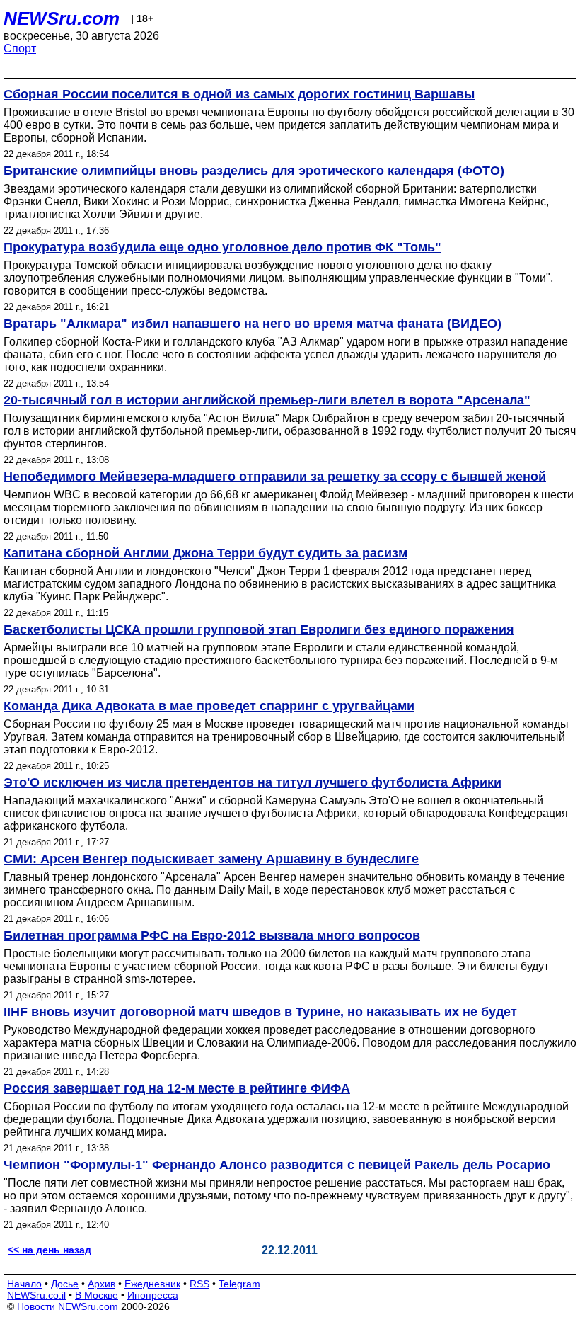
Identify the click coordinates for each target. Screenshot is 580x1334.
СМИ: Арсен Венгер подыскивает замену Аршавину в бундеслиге (211, 859)
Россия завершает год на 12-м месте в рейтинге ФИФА (177, 1088)
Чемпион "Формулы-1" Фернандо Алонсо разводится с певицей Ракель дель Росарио (277, 1165)
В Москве (96, 1295)
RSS (199, 1283)
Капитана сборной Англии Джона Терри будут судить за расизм (205, 553)
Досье (65, 1283)
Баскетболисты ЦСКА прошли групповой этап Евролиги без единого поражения (259, 629)
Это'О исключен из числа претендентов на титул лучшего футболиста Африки (252, 782)
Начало (24, 1283)
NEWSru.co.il (36, 1295)
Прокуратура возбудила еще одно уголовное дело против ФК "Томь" (222, 247)
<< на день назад (49, 1249)
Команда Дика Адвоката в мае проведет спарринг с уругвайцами (209, 706)
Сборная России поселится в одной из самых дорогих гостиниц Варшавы (239, 94)
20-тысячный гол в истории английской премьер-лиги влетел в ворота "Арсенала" (267, 400)
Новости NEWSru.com (67, 1306)
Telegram (239, 1283)
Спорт (20, 48)
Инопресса (152, 1295)
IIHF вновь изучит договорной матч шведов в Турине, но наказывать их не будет (260, 1012)
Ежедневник (152, 1283)
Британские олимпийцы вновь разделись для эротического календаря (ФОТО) (254, 171)
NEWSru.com (62, 18)
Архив (101, 1283)
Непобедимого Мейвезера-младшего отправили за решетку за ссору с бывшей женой (275, 476)
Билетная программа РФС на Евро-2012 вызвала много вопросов (212, 935)
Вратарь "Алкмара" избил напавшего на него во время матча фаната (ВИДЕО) (252, 324)
